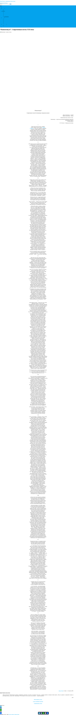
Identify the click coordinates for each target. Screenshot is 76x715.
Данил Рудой (61, 690)
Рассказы (5, 18)
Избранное (6, 12)
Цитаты (5, 23)
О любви (5, 13)
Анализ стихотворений (8, 22)
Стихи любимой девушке (38, 701)
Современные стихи (38, 703)
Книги (3, 8)
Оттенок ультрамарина (8, 9)
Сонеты (5, 15)
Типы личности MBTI (8, 26)
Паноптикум (6, 16)
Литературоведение (7, 21)
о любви (43, 127)
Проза (3, 17)
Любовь (5, 25)
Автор (3, 7)
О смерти (31, 128)
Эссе (5, 20)
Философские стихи (38, 699)
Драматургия (6, 19)
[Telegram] (38, 706)
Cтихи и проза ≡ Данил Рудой (14, 714)
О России (5, 14)
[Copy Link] (38, 711)
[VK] (38, 708)
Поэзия (3, 11)
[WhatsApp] (38, 710)
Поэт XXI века (6, 10)
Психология (4, 24)
